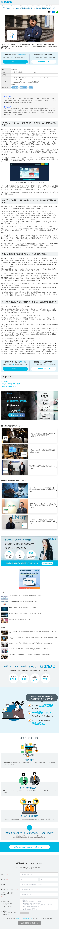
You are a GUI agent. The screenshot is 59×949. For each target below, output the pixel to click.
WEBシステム (15, 87)
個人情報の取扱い (27, 918)
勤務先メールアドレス (8, 889)
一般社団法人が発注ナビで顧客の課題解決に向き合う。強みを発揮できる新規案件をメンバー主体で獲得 (42, 435)
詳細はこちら (15, 61)
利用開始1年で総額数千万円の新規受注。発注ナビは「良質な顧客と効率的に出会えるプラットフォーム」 (43, 467)
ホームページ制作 (23, 87)
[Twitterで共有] (49, 12)
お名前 (3, 879)
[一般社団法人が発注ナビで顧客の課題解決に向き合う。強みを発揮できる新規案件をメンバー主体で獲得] (15, 435)
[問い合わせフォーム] (29, 565)
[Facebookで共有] (51, 12)
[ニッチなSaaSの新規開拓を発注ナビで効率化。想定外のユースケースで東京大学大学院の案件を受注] (15, 522)
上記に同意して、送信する (29, 923)
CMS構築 (31, 87)
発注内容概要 (5, 901)
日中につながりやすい (8, 894)
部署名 (3, 884)
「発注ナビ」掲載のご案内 (8, 386)
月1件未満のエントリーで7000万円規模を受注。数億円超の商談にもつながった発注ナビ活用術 (42, 489)
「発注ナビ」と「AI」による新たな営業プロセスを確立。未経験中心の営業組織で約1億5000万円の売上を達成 (42, 451)
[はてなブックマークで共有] (54, 12)
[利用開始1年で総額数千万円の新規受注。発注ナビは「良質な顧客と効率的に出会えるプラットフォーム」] (15, 467)
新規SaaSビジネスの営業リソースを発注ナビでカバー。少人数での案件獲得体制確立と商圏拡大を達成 (43, 505)
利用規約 (18, 918)
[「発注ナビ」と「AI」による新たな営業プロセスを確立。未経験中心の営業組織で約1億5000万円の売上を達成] (15, 451)
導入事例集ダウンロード (44, 61)
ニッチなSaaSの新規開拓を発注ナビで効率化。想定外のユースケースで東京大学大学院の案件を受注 (43, 521)
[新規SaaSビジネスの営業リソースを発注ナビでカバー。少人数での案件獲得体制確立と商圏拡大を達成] (15, 506)
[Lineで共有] (57, 12)
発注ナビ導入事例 (13, 6)
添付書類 (4, 911)
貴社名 (3, 874)
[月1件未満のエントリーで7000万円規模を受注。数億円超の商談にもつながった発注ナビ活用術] (15, 490)
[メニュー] (57, 2)
